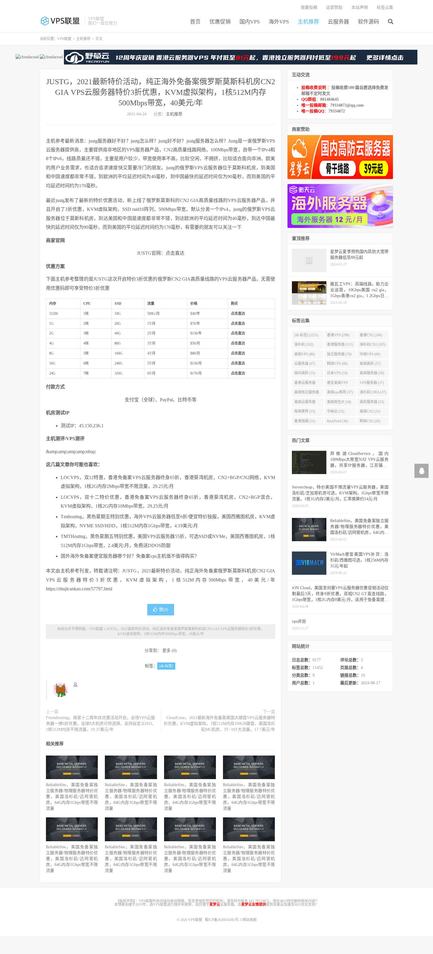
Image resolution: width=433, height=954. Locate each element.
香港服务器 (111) (340, 344)
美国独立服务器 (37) (306, 393)
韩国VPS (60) (337, 364)
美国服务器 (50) (372, 373)
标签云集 (385, 7)
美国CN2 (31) (370, 411)
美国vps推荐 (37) (340, 392)
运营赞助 (334, 7)
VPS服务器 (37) (372, 383)
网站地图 (249, 920)
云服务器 (338, 22)
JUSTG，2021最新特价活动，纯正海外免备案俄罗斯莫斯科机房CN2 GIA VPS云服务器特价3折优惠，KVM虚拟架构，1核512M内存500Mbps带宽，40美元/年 (160, 92)
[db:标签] (166, 666)
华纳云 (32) (335, 411)
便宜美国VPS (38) (337, 384)
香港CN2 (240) (371, 335)
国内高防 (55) (304, 373)
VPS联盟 (61, 21)
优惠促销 (220, 22)
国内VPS (249, 22)
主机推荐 (308, 22)
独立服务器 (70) (339, 354)
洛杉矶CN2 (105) (373, 344)
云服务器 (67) (304, 364)
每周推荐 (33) (304, 411)
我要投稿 (309, 7)
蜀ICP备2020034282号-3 (223, 920)
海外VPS (279, 22)
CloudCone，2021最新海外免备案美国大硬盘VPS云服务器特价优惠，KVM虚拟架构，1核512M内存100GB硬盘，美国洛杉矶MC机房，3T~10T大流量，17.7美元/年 (219, 724)
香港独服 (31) (304, 421)
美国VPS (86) (304, 354)
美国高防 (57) (370, 364)
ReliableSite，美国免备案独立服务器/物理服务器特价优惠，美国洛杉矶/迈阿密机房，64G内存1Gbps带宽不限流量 (72, 797)
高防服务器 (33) (372, 402)
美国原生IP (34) (339, 402)
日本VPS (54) (337, 373)
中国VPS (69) (370, 354)
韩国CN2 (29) (370, 421)
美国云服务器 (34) (304, 403)
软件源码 (368, 22)
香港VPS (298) (338, 335)
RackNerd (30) (337, 421)
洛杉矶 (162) (303, 344)
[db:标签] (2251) (306, 335)
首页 (195, 22)
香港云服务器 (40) (304, 384)
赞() (163, 609)
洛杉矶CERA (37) (373, 392)
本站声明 (359, 7)
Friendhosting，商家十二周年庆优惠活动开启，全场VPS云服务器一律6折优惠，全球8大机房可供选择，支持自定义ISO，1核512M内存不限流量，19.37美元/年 (101, 724)
